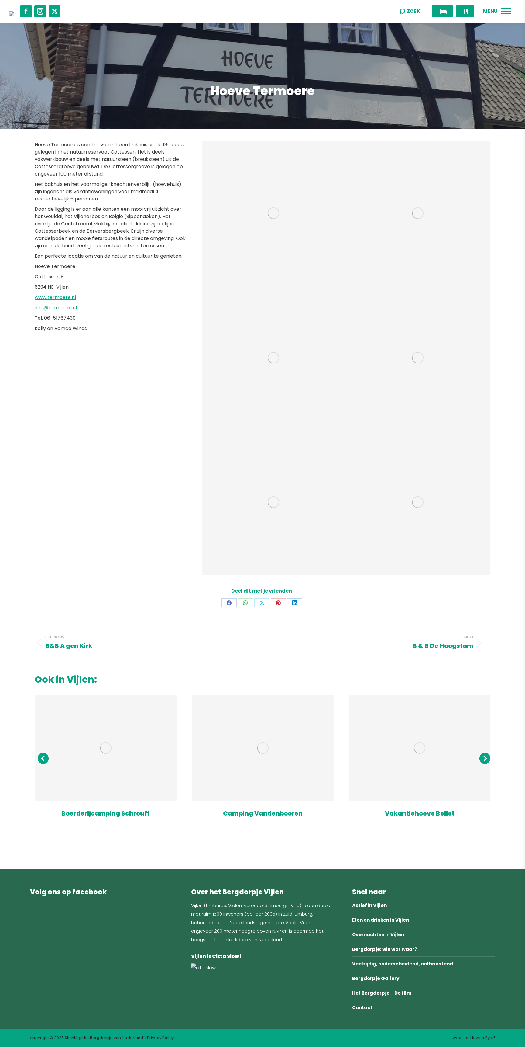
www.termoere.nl (55, 297)
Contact (362, 1007)
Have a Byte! (482, 1038)
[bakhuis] (418, 213)
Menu (490, 11)
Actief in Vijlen (369, 905)
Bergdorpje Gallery (375, 978)
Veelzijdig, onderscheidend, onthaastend (402, 964)
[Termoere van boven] (418, 502)
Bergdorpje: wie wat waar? (384, 949)
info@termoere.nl (56, 307)
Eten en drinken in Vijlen (380, 920)
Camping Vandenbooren (263, 813)
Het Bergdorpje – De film (381, 993)
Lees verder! (105, 748)
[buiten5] (274, 358)
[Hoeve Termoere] (274, 213)
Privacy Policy (160, 1038)
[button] (43, 758)
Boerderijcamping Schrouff (105, 813)
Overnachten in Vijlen (378, 934)
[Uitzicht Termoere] (274, 502)
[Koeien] (418, 358)
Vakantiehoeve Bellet (420, 813)
